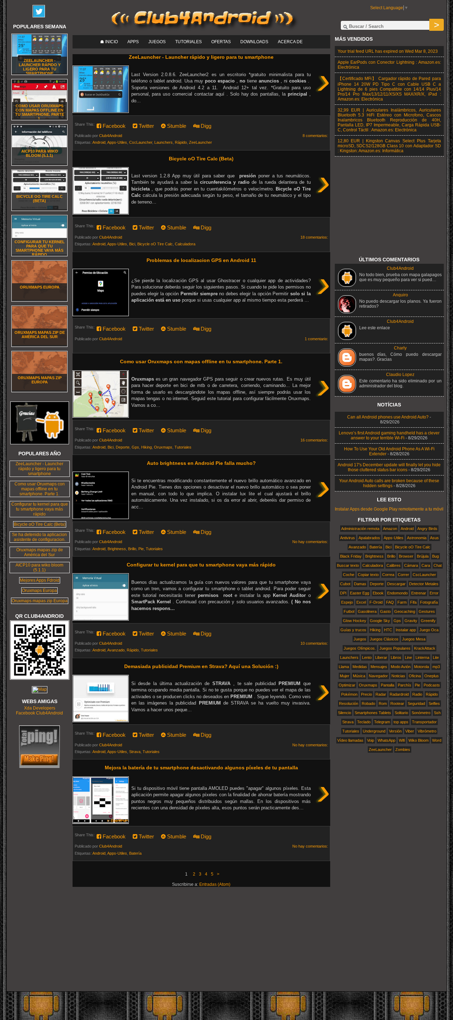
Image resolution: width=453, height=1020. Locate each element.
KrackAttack (424, 648)
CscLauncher (140, 142)
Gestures (427, 611)
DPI (343, 593)
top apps (401, 722)
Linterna (422, 657)
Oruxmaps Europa (39, 287)
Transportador (424, 722)
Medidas (359, 667)
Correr (403, 574)
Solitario (401, 713)
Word (436, 740)
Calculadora (185, 244)
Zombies (402, 749)
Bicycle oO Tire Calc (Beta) (201, 158)
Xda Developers (39, 708)
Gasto (385, 611)
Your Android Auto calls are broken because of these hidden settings (389, 483)
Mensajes (379, 667)
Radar (380, 694)
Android (98, 142)
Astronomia (416, 538)
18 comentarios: (314, 237)
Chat (438, 565)
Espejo (347, 602)
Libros (396, 657)
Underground (374, 731)
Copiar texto (368, 574)
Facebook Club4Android (39, 713)
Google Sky (380, 621)
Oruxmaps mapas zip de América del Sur (40, 334)
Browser (406, 556)
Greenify (428, 621)
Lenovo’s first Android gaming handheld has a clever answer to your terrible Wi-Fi (389, 435)
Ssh (437, 713)
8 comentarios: (315, 135)
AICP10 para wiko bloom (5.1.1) (39, 153)
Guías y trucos (353, 630)
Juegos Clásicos (384, 639)
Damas (360, 584)
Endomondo (397, 593)
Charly (400, 348)
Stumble (176, 126)
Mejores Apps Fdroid (39, 580)
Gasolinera (367, 611)
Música (359, 676)
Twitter (145, 126)
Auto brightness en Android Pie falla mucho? (201, 463)
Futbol (349, 611)
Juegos (157, 41)
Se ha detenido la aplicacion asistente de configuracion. (39, 537)
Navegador (378, 676)
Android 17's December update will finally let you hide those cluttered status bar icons (389, 467)
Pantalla (387, 685)
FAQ (390, 602)
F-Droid (376, 602)
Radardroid (399, 694)
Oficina (415, 676)
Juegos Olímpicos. (360, 648)
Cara (426, 565)
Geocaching (404, 611)
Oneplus (431, 676)
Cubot (345, 584)
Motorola (421, 667)
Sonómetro (421, 713)
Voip (370, 740)
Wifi (402, 740)
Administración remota (360, 528)
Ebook (378, 593)
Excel (361, 602)
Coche (348, 574)
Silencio (344, 713)
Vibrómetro (427, 731)
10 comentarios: (314, 643)
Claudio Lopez (400, 374)
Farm (402, 602)
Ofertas (221, 41)
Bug (435, 556)
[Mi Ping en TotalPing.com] (39, 766)
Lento (367, 657)
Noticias (398, 676)
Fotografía (429, 602)
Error (434, 593)
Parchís (404, 685)
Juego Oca (428, 630)
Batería (135, 853)
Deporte (123, 447)
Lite (436, 657)
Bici (132, 244)
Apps (133, 41)
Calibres (393, 565)
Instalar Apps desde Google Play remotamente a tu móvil (389, 509)
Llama (344, 667)
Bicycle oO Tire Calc (155, 244)
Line (408, 657)
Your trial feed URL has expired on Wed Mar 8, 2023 (388, 51)
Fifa (413, 602)
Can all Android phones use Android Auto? (388, 417)
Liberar (381, 657)
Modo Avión (401, 667)
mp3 (436, 667)
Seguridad (416, 703)
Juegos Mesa (413, 639)
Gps (135, 447)
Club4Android (400, 268)
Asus (434, 538)
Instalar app (406, 630)
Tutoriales (188, 41)
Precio (366, 694)
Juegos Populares (395, 648)
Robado (368, 703)
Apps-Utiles (117, 142)
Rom (383, 703)
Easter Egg (359, 593)
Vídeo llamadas (350, 740)
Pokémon (349, 694)
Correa (388, 574)
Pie (141, 549)
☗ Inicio (109, 41)
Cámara (411, 565)
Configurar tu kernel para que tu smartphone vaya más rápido (201, 565)
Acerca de (290, 41)
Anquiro (400, 294)
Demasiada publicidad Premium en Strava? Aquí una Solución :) (201, 666)
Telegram (382, 722)
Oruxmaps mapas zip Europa (40, 380)
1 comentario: (316, 339)
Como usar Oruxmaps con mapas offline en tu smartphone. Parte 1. (201, 361)
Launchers (163, 142)
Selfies (434, 703)
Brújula (423, 556)
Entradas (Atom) (214, 884)
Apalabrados (369, 538)
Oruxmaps (163, 447)
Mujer (344, 676)
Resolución (348, 703)
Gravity (411, 621)
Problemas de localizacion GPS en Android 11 (201, 260)
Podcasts (432, 685)
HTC (388, 630)
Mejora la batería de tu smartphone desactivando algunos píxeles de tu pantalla (201, 767)
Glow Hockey (354, 621)
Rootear (397, 703)
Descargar (396, 584)
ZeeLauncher (200, 142)
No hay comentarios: (310, 542)
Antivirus (347, 538)
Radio (417, 694)
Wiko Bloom (418, 740)
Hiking (146, 447)
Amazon (390, 528)
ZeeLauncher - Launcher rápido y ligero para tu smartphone (201, 57)
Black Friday (351, 556)
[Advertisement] (202, 941)
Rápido (181, 142)
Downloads (254, 41)
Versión (395, 731)
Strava (135, 752)
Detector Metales (423, 584)
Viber (409, 731)
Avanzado (116, 650)
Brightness (117, 549)
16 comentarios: (314, 440)
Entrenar (418, 593)
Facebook (113, 126)
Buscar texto (348, 565)
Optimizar (347, 685)
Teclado (364, 722)
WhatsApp (386, 740)
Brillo (132, 549)
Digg (205, 126)
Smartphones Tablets (373, 713)
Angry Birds (427, 528)
